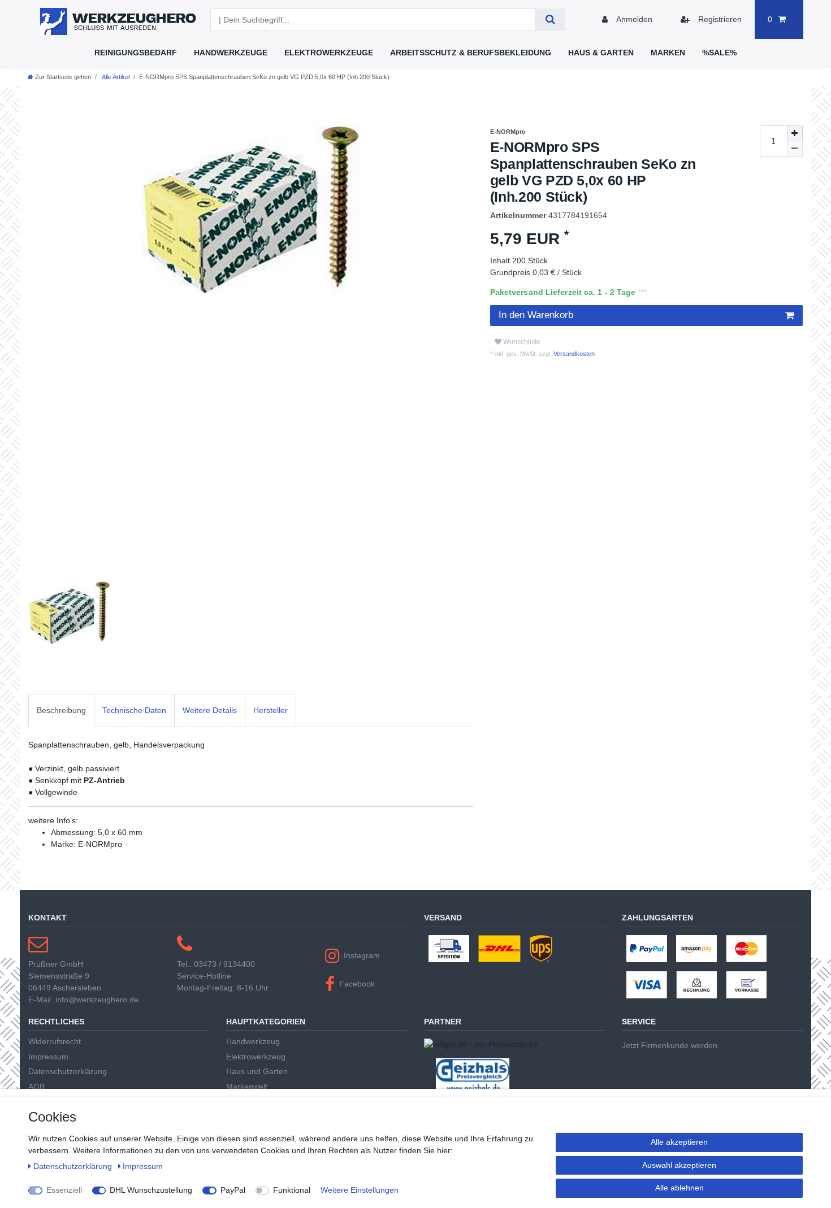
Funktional (291, 1189)
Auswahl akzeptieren (679, 1165)
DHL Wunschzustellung (151, 1189)
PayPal (232, 1189)
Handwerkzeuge (230, 52)
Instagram (362, 955)
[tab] (61, 710)
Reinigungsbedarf (135, 52)
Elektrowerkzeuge (328, 52)
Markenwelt (246, 1086)
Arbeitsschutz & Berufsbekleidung (470, 52)
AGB (36, 1086)
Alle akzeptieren (679, 1141)
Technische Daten (134, 710)
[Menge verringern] (795, 149)
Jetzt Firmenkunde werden (669, 1045)
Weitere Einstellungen (360, 1189)
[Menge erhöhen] (795, 133)
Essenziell (64, 1189)
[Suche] (550, 19)
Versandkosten (573, 353)
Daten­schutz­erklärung (73, 1166)
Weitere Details (210, 710)
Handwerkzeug (253, 1041)
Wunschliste (520, 342)
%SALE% (719, 52)
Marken (668, 52)
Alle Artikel (115, 76)
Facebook (357, 983)
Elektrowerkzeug (255, 1056)
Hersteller (270, 710)
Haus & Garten (601, 52)
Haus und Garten (257, 1071)
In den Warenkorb (536, 315)
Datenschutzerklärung (67, 1071)
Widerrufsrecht (54, 1041)
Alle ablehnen (679, 1187)
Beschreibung (61, 710)
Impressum (48, 1056)
